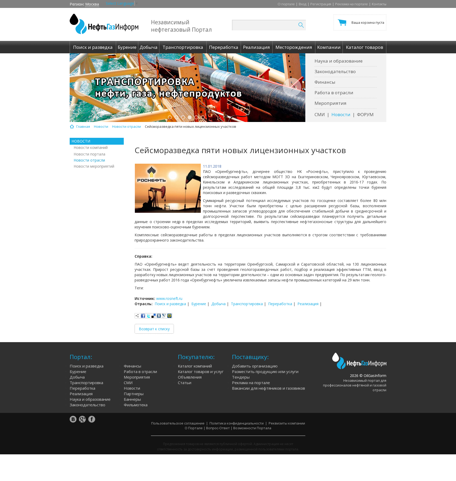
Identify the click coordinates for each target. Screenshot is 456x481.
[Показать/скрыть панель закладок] (137, 315)
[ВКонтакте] (159, 316)
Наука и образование (339, 61)
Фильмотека (136, 404)
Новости (340, 114)
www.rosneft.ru (169, 298)
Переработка (280, 303)
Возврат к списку (154, 328)
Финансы (325, 82)
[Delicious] (153, 316)
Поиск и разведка (170, 303)
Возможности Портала (252, 428)
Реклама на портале (351, 4)
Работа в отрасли (334, 92)
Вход (302, 4)
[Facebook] (143, 316)
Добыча (218, 303)
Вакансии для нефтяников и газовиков (268, 388)
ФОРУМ (365, 114)
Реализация (308, 303)
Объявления (190, 377)
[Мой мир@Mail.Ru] (169, 316)
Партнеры (134, 393)
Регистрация (320, 4)
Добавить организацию (255, 366)
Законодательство (335, 71)
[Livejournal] (164, 316)
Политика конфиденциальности (237, 423)
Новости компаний (91, 147)
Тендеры (241, 377)
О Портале (194, 428)
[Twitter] (148, 316)
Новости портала (89, 154)
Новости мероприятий (94, 166)
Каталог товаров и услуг (201, 371)
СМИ (320, 114)
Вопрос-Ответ (218, 428)
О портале (286, 4)
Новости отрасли (89, 160)
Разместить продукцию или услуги (265, 371)
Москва (92, 4)
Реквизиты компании (287, 423)
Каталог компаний (195, 366)
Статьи (184, 382)
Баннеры (132, 399)
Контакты (379, 4)
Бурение (198, 303)
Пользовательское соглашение (178, 423)
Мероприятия (330, 103)
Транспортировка (247, 303)
